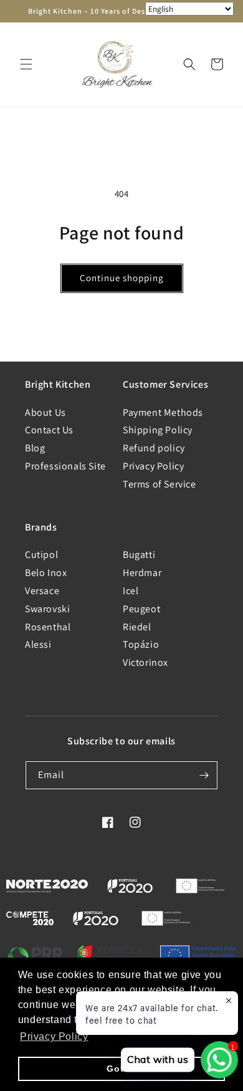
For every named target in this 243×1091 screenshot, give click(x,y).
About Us (45, 412)
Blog (35, 447)
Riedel (137, 626)
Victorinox (145, 662)
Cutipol (41, 554)
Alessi (38, 644)
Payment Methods (163, 412)
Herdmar (142, 572)
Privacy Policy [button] (54, 1036)
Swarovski (47, 608)
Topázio (141, 644)
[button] (26, 64)
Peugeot (141, 608)
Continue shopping (122, 278)
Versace (42, 590)
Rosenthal (47, 626)
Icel (130, 590)
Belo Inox (46, 572)
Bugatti (139, 554)
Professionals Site (65, 466)
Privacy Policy (153, 466)
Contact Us (49, 429)
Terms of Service (159, 484)
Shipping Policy (158, 429)
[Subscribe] (203, 775)
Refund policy (154, 447)
